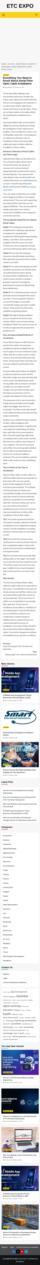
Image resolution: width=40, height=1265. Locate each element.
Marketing (7, 922)
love (4, 1020)
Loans (33, 1017)
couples (30, 1000)
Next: (21, 653)
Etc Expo (20, 6)
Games (5, 896)
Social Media (29, 1027)
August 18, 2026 (17, 1160)
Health (5, 900)
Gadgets (6, 892)
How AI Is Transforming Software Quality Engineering (18, 791)
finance (23, 1010)
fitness (28, 1010)
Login (5, 978)
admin (6, 737)
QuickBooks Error (27, 1024)
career (14, 1000)
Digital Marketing (9, 849)
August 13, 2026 (17, 1237)
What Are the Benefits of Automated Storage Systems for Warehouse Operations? (20, 819)
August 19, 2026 (17, 1121)
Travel (5, 952)
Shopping (6, 943)
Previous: (17, 646)
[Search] (36, 15)
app (9, 992)
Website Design (31, 1036)
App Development (19, 991)
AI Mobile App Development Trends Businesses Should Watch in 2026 (16, 812)
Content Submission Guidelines (14, 982)
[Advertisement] (20, 39)
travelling (27, 1033)
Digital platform (9, 853)
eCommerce (25, 1006)
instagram (22, 1017)
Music (5, 926)
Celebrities (7, 844)
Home (21, 1014)
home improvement (10, 1017)
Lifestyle (6, 917)
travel (21, 1033)
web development (19, 1036)
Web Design (7, 1036)
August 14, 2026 (17, 700)
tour (15, 1033)
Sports (5, 948)
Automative (7, 836)
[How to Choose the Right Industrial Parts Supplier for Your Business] (20, 754)
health (7, 1014)
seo (21, 1027)
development (15, 1002)
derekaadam (8, 87)
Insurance (6, 909)
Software (6, 1030)
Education (7, 861)
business (22, 996)
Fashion (6, 874)
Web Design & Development (13, 956)
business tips (7, 1000)
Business (6, 840)
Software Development (18, 1030)
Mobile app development (25, 1020)
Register (6, 974)
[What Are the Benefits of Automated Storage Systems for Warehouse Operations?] (20, 1217)
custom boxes (7, 1003)
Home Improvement (10, 905)
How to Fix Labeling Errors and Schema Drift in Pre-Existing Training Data (19, 798)
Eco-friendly (7, 857)
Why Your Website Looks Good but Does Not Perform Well (20, 805)
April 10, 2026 (13, 737)
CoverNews (31, 1259)
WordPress (7, 961)
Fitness (6, 883)
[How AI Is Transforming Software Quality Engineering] (20, 1062)
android (5, 992)
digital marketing (12, 1005)
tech (27, 1030)
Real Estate (7, 930)
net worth (6, 1024)
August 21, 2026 (17, 1082)
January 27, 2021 (19, 87)
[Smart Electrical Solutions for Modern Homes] (20, 717)
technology (8, 1033)
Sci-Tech (6, 75)
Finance (6, 879)
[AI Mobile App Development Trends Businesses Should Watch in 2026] (20, 680)
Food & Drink (8, 887)
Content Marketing (22, 1000)
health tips (15, 1014)
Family (5, 870)
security (16, 1027)
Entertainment (8, 866)
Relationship (7, 935)
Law (4, 913)
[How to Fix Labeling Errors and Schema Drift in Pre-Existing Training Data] (20, 1101)
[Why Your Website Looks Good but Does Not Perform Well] (20, 1139)
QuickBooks (16, 1023)
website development (10, 1039)
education (8, 1009)
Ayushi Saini (8, 700)
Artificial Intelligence (9, 996)
